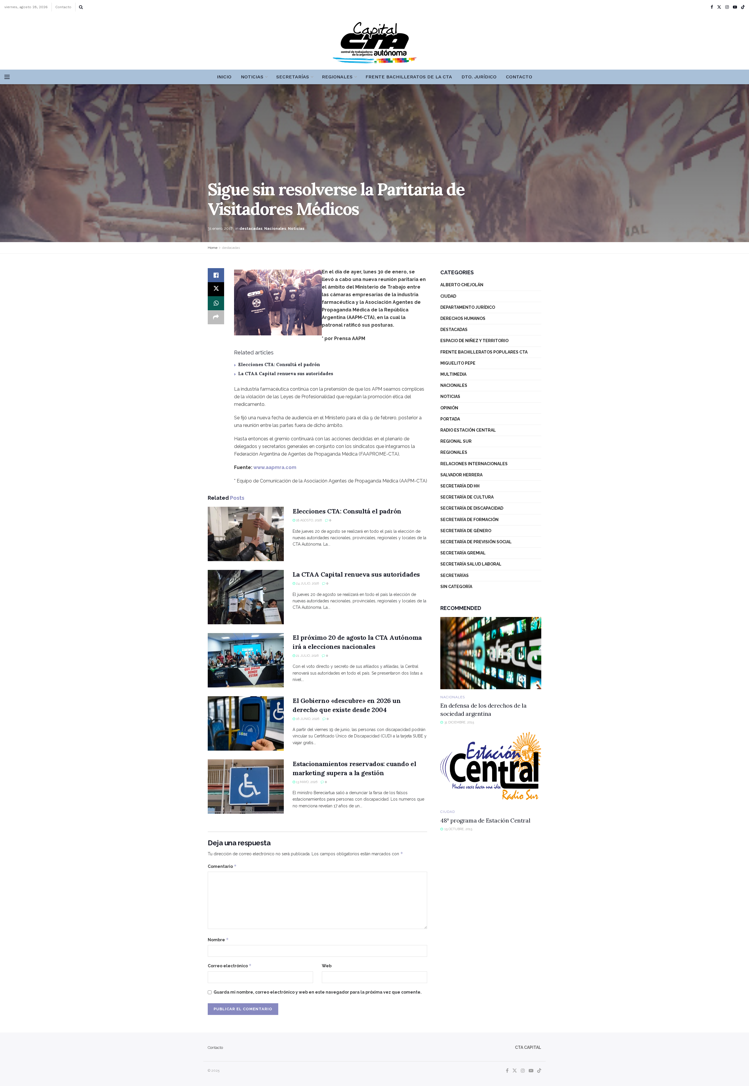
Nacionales (275, 228)
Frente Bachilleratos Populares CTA (484, 352)
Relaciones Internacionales (474, 463)
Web (326, 965)
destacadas (250, 228)
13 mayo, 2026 (306, 782)
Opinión (449, 408)
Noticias (252, 77)
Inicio (224, 77)
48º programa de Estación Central (485, 820)
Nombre (218, 939)
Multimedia (453, 374)
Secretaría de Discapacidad (471, 508)
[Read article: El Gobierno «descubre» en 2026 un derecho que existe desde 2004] (246, 723)
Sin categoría (456, 586)
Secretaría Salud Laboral (470, 564)
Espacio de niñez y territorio (474, 340)
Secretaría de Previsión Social (476, 541)
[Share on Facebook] (216, 275)
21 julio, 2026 (307, 656)
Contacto (63, 7)
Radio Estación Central (468, 430)
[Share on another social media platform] (216, 317)
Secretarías (292, 77)
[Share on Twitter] (216, 289)
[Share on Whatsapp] (216, 303)
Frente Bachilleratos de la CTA (408, 77)
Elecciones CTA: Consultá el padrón (279, 364)
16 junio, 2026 (307, 719)
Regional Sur (456, 441)
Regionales (337, 77)
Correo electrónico (230, 965)
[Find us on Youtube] (735, 7)
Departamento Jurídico (467, 307)
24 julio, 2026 (307, 583)
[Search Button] (81, 7)
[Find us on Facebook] (712, 7)
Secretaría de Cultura (467, 497)
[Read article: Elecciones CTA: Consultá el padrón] (246, 534)
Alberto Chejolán (461, 284)
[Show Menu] (7, 77)
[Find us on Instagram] (727, 7)
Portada (450, 419)
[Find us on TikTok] (743, 7)
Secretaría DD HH (460, 486)
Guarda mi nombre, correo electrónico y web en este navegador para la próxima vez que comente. (318, 992)
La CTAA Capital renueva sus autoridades (285, 373)
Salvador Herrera (461, 475)
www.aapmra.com (274, 467)
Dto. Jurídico (479, 77)
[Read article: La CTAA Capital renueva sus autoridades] (246, 597)
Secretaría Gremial (463, 553)
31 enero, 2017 (220, 228)
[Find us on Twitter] (719, 7)
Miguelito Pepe (457, 363)
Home (212, 248)
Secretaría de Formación (469, 519)
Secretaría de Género (465, 530)
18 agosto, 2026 (308, 520)
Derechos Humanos (462, 318)
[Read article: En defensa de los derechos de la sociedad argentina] (490, 653)
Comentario (222, 866)
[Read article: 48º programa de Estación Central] (490, 768)
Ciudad (448, 296)
